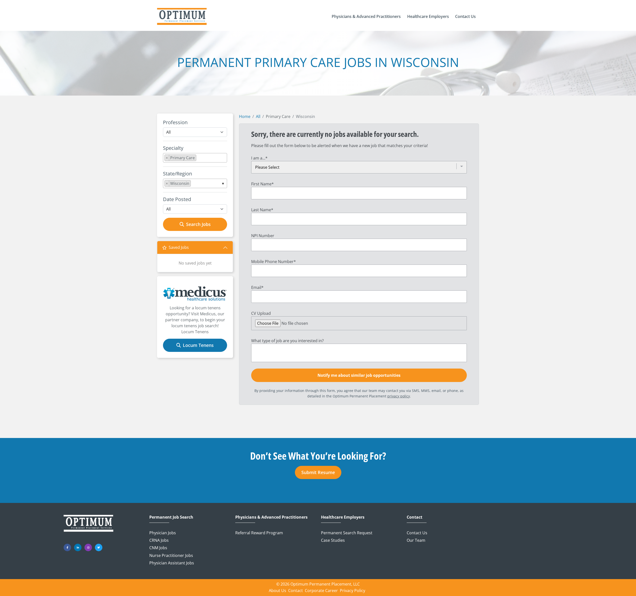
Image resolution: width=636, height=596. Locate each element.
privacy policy (398, 396)
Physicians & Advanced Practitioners (271, 517)
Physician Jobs (162, 533)
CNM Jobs (158, 547)
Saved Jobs (179, 247)
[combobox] (195, 158)
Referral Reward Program (259, 533)
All (258, 116)
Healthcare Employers (342, 517)
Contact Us (417, 533)
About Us (277, 590)
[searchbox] (199, 159)
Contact (414, 517)
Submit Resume (318, 472)
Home (244, 116)
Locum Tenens (198, 345)
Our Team (416, 540)
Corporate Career (321, 590)
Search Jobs (198, 224)
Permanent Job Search (171, 517)
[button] (366, 16)
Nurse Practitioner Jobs (171, 555)
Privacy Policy (352, 590)
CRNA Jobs (159, 540)
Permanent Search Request (346, 533)
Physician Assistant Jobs (171, 563)
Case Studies (333, 540)
